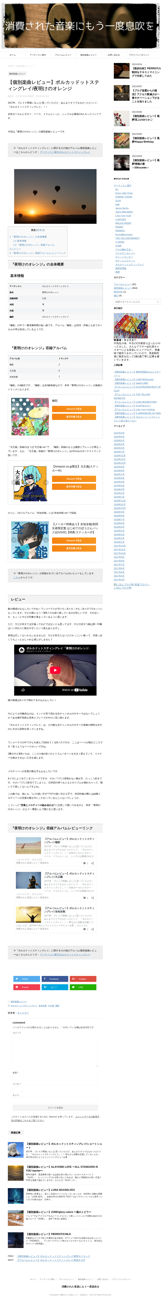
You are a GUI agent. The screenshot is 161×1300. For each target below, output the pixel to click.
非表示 (40, 230)
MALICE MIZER (123, 223)
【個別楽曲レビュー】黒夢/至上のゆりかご (146, 118)
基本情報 (19, 240)
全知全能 (43, 1005)
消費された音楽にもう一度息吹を (80, 1286)
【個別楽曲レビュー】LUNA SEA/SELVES (50, 1190)
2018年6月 (119, 523)
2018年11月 (119, 504)
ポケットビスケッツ (125, 260)
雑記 (116, 295)
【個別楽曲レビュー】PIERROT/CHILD (48, 1234)
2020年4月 (119, 440)
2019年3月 (119, 489)
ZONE (118, 245)
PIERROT (120, 230)
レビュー (15, 249)
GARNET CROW (123, 197)
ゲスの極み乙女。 (124, 249)
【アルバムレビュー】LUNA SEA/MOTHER (135, 402)
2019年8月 (119, 470)
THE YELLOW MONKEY (127, 238)
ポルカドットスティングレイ (24, 1005)
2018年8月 (119, 515)
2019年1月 (119, 497)
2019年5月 (119, 482)
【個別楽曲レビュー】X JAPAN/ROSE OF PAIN (137, 413)
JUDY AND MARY (124, 212)
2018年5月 (119, 527)
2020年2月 (119, 448)
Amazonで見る (74, 409)
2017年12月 (120, 546)
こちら (17, 577)
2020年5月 (119, 436)
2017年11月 (119, 549)
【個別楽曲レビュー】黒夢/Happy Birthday (146, 140)
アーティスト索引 (38, 55)
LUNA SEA (120, 219)
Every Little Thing (124, 193)
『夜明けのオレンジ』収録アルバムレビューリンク (38, 253)
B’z (116, 189)
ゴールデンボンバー (125, 253)
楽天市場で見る (74, 416)
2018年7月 (119, 519)
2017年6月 (119, 568)
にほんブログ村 (122, 588)
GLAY (118, 200)
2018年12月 (120, 500)
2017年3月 (119, 579)
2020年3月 (119, 444)
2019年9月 (119, 467)
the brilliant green (124, 234)
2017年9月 (119, 557)
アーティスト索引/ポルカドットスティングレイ (65, 152)
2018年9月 (119, 512)
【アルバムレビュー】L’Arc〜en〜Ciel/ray (134, 409)
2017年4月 (119, 576)
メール (17, 1084)
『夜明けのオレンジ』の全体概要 (28, 236)
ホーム (13, 55)
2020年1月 (119, 452)
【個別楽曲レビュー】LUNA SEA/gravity (134, 379)
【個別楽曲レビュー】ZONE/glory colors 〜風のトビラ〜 (58, 1212)
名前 (15, 1072)
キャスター (23, 1013)
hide (117, 204)
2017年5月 (119, 572)
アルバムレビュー (63, 55)
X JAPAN (119, 242)
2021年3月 (119, 433)
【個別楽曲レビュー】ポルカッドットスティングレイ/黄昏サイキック (53, 1256)
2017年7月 (119, 564)
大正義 (51, 1005)
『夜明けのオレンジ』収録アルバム (34, 245)
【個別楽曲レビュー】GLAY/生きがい (132, 405)
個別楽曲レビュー (88, 55)
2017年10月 (120, 553)
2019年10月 (120, 463)
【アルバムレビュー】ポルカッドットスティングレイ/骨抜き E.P (51, 1260)
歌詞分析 (118, 292)
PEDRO (119, 227)
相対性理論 (120, 268)
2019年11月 (119, 459)
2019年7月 (119, 474)
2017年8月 (119, 561)
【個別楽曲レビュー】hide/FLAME (131, 383)
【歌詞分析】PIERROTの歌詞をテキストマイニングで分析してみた (146, 72)
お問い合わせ (114, 55)
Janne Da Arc (122, 208)
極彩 (55, 400)
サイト (16, 1095)
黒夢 (117, 272)
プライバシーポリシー (139, 55)
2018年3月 (119, 534)
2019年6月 (119, 478)
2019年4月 (119, 485)
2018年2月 (119, 538)
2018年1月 (119, 542)
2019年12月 (120, 455)
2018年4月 (119, 530)
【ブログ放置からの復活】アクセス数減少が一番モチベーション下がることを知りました (146, 96)
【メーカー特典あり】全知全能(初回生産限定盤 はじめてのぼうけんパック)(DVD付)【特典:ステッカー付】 (75, 528)
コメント (17, 1032)
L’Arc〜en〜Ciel (123, 215)
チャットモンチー (124, 257)
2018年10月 (120, 508)
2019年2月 (119, 493)
